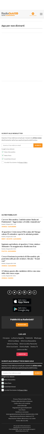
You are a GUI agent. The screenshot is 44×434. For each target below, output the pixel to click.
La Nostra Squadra (17, 338)
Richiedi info (22, 325)
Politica (4, 251)
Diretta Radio (24, 347)
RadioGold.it (27, 426)
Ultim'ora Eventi (12, 347)
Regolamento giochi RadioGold (22, 408)
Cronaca (4, 227)
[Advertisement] (22, 57)
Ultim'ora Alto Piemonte (28, 344)
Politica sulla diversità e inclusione (22, 401)
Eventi (4, 239)
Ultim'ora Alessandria (28, 341)
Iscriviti (38, 145)
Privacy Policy (23, 163)
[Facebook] (9, 292)
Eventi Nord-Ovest (10, 159)
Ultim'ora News (13, 341)
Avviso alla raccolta (22, 421)
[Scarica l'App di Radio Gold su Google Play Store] (22, 309)
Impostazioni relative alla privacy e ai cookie (22, 419)
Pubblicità (29, 338)
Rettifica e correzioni (22, 412)
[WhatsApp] (35, 292)
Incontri (9, 239)
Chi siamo (6, 338)
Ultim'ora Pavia (12, 344)
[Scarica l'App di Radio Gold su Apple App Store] (22, 301)
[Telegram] (30, 292)
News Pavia (7, 156)
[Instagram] (25, 292)
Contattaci (22, 354)
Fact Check (22, 410)
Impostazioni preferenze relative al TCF (22, 416)
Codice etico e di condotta (22, 403)
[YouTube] (19, 292)
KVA (27, 431)
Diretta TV (34, 347)
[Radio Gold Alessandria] (10, 14)
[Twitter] (14, 292)
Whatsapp (37, 338)
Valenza (10, 278)
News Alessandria (9, 152)
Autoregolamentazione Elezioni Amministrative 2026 (22, 414)
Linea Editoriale (22, 406)
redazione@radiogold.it (29, 429)
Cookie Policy (27, 399)
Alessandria (12, 227)
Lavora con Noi (22, 349)
